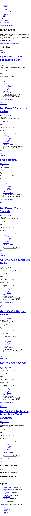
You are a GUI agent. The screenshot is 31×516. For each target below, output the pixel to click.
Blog (4, 16)
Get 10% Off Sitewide (13, 362)
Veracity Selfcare (8, 495)
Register (5, 5)
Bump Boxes (3, 52)
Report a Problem (8, 93)
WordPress (19, 504)
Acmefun (6, 498)
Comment (6, 91)
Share (5, 83)
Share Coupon (7, 11)
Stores (5, 13)
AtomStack (6, 492)
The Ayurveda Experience (10, 487)
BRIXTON (6, 497)
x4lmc (1, 102)
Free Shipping (8, 159)
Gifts (7, 70)
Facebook (9, 85)
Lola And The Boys (8, 489)
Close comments (13, 99)
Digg (8, 88)
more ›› (25, 67)
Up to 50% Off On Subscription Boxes (11, 58)
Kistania (5, 493)
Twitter (9, 86)
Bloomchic (6, 500)
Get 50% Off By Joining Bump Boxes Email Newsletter (14, 414)
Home (5, 9)
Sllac (4, 501)
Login (5, 6)
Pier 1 (5, 490)
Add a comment (4, 99)
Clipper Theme (4, 504)
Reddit (9, 90)
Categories (6, 14)
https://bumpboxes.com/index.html (9, 43)
